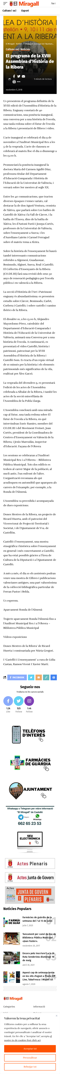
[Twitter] (19, 704)
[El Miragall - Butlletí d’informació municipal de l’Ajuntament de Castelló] (24, 3)
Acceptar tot (30, 1048)
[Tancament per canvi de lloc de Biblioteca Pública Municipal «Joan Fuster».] (11, 938)
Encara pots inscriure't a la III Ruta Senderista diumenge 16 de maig (38, 957)
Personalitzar (30, 1057)
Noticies (25, 49)
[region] (30, 1043)
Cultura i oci (12, 49)
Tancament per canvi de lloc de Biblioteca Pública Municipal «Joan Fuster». (39, 938)
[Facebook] (8, 704)
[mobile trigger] (6, 3)
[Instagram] (29, 704)
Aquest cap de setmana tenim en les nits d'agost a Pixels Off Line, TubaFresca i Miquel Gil (38, 976)
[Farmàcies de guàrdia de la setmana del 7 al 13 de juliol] (11, 922)
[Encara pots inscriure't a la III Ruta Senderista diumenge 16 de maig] (11, 958)
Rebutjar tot (30, 1066)
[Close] (56, 1016)
